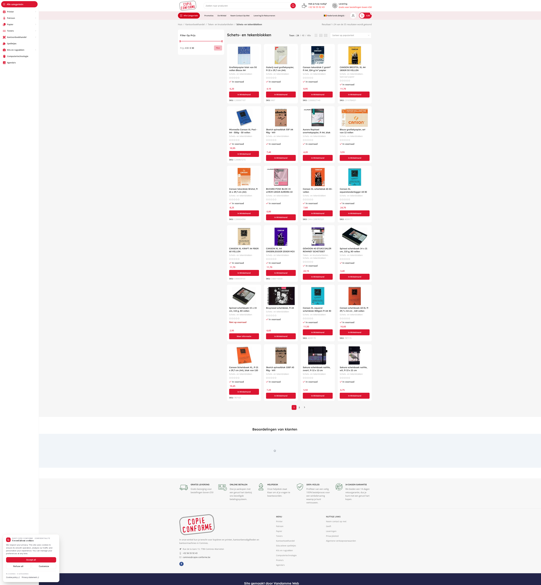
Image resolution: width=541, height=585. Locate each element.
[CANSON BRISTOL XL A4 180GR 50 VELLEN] (355, 55)
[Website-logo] (188, 5)
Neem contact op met (336, 534)
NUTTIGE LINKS (333, 529)
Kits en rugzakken (284, 563)
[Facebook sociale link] (181, 577)
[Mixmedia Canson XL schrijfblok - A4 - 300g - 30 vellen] (244, 117)
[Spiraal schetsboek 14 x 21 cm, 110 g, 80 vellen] (355, 236)
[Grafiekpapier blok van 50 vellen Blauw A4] (244, 55)
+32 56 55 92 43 (190, 566)
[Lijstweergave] (316, 35)
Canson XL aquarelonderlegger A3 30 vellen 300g (353, 192)
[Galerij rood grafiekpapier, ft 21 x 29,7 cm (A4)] (281, 55)
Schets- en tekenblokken (240, 74)
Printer (279, 534)
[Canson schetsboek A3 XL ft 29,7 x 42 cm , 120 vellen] (355, 296)
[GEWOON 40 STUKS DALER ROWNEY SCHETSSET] (318, 236)
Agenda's (280, 578)
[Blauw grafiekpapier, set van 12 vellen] (355, 117)
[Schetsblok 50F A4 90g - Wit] (281, 117)
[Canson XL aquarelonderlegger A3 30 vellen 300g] (355, 177)
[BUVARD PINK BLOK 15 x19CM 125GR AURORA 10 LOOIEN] (281, 177)
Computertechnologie (286, 568)
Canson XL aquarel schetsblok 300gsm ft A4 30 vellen (317, 311)
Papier (279, 544)
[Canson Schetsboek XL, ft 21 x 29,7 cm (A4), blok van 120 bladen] (244, 355)
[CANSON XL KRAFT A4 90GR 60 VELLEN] (244, 236)
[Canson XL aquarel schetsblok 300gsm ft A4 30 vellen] (318, 296)
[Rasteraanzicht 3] (320, 35)
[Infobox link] (314, 6)
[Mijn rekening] (353, 15)
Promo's (280, 573)
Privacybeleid (332, 549)
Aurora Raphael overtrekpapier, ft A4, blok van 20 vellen (316, 132)
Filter (218, 48)
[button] (244, 94)
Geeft (328, 539)
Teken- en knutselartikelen (220, 24)
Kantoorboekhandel (195, 24)
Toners (279, 549)
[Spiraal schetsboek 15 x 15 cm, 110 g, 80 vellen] (244, 296)
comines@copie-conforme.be (196, 570)
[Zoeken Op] (293, 5)
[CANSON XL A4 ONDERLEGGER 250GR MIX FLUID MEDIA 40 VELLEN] (281, 236)
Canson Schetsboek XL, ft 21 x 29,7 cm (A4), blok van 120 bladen (243, 370)
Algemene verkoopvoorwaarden (341, 553)
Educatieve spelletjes (286, 558)
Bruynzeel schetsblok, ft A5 (280, 308)
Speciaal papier (347, 76)
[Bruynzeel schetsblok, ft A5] (281, 296)
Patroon (279, 539)
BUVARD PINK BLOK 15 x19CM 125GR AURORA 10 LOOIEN (279, 192)
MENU (279, 529)
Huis (180, 24)
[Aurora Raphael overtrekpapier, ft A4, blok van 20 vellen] (318, 117)
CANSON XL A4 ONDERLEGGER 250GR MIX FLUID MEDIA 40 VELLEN (280, 251)
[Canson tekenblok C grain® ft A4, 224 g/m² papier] (318, 55)
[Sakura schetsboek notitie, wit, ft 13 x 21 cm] (355, 355)
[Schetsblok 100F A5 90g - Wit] (281, 355)
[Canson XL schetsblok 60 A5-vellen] (318, 177)
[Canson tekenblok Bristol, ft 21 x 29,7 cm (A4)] (244, 177)
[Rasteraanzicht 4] (325, 35)
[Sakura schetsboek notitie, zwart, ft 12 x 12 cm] (318, 355)
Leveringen (331, 544)
